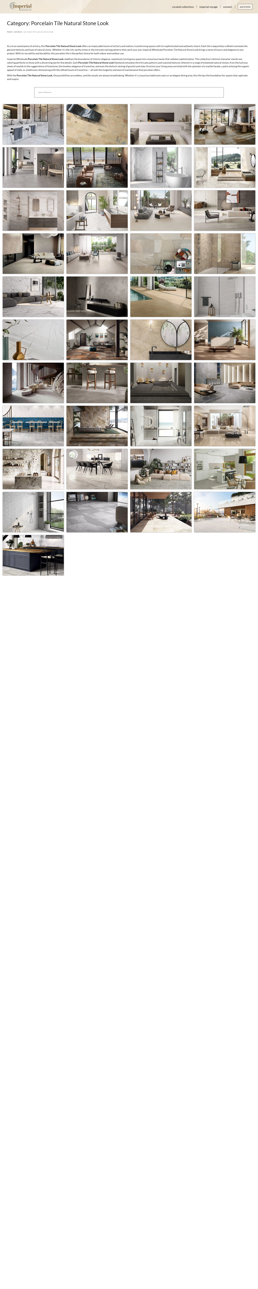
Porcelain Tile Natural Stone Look (33, 119)
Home (9, 31)
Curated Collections (183, 6)
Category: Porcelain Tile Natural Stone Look (58, 23)
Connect (227, 6)
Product (18, 31)
